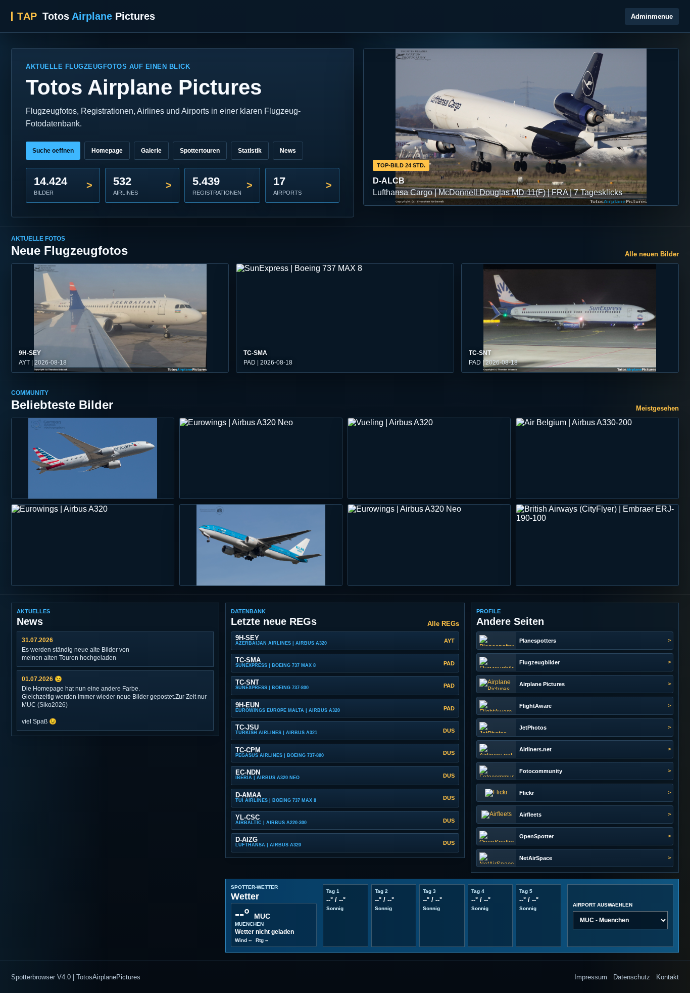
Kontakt (667, 977)
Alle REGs (443, 623)
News (288, 150)
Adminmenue (652, 16)
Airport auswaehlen (602, 905)
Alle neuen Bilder (652, 254)
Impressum (590, 977)
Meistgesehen (657, 408)
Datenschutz (631, 977)
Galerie (151, 150)
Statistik (250, 150)
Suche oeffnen (53, 150)
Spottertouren (200, 150)
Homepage (107, 150)
